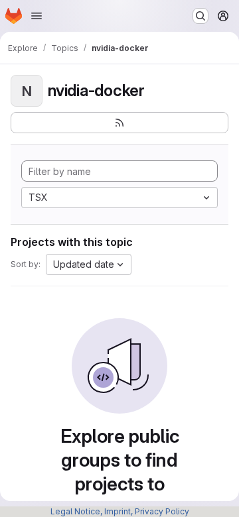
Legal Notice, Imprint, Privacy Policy (119, 511)
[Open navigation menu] (36, 16)
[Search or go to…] (200, 16)
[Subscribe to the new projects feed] (119, 122)
